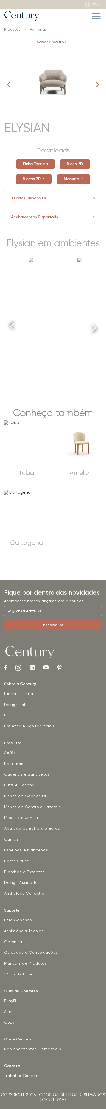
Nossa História (18, 694)
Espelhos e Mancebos (26, 850)
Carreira (12, 1066)
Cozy (9, 1022)
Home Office (16, 861)
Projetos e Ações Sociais (29, 726)
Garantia (13, 942)
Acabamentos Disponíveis (34, 217)
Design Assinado (21, 883)
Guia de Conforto (21, 991)
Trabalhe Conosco (22, 1076)
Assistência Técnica (24, 931)
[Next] (93, 326)
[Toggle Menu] (96, 15)
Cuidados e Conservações (31, 952)
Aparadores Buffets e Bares (32, 828)
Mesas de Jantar (21, 818)
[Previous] (12, 328)
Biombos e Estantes (24, 872)
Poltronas (13, 764)
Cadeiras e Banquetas (27, 774)
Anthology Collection (25, 893)
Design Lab (15, 705)
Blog (8, 715)
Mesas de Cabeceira (25, 796)
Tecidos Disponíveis (28, 198)
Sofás (9, 753)
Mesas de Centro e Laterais (32, 807)
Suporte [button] (12, 910)
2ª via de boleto (20, 974)
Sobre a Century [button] (20, 684)
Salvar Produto (50, 42)
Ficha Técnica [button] (35, 164)
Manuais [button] (72, 179)
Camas (11, 839)
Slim (8, 1012)
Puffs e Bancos (19, 785)
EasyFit (11, 1001)
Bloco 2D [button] (75, 164)
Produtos (12, 743)
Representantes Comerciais (32, 1049)
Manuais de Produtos (25, 963)
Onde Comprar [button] (18, 1039)
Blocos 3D (32, 179)
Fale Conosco (18, 920)
